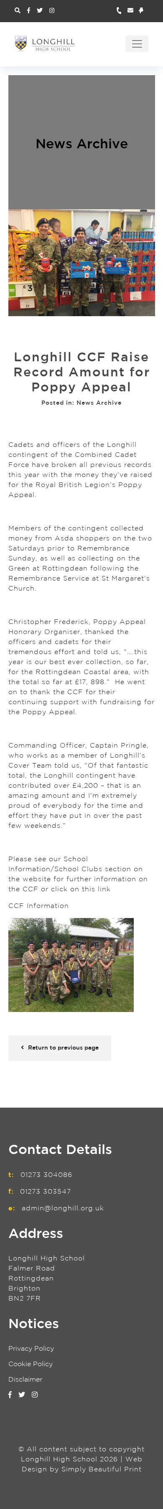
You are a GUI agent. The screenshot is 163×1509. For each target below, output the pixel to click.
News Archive (82, 145)
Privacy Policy (31, 1349)
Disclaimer (25, 1380)
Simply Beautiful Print (101, 1469)
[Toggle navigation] (137, 44)
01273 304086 (46, 1175)
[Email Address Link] (133, 11)
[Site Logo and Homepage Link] (45, 43)
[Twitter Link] (40, 10)
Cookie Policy (30, 1364)
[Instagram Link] (51, 10)
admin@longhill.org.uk (63, 1208)
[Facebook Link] (28, 10)
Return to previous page (63, 1047)
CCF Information (38, 906)
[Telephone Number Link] (121, 11)
